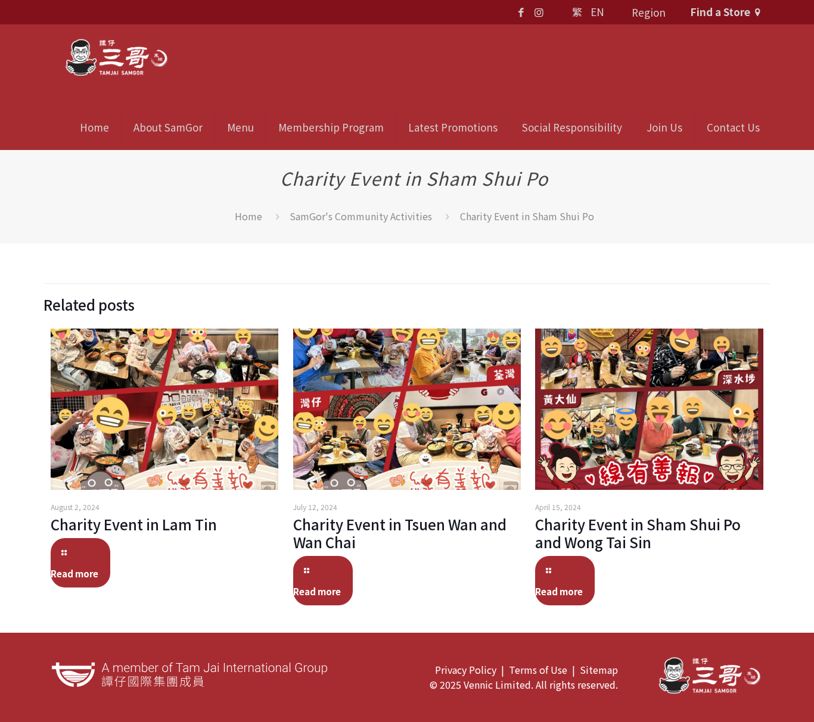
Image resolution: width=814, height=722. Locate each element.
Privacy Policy (465, 669)
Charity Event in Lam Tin (134, 524)
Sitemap (599, 669)
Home (248, 216)
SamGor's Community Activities (361, 216)
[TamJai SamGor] (116, 56)
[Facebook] (521, 11)
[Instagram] (539, 11)
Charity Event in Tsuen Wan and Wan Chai (400, 533)
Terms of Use (538, 669)
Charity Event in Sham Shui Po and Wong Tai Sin (638, 533)
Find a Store (720, 11)
